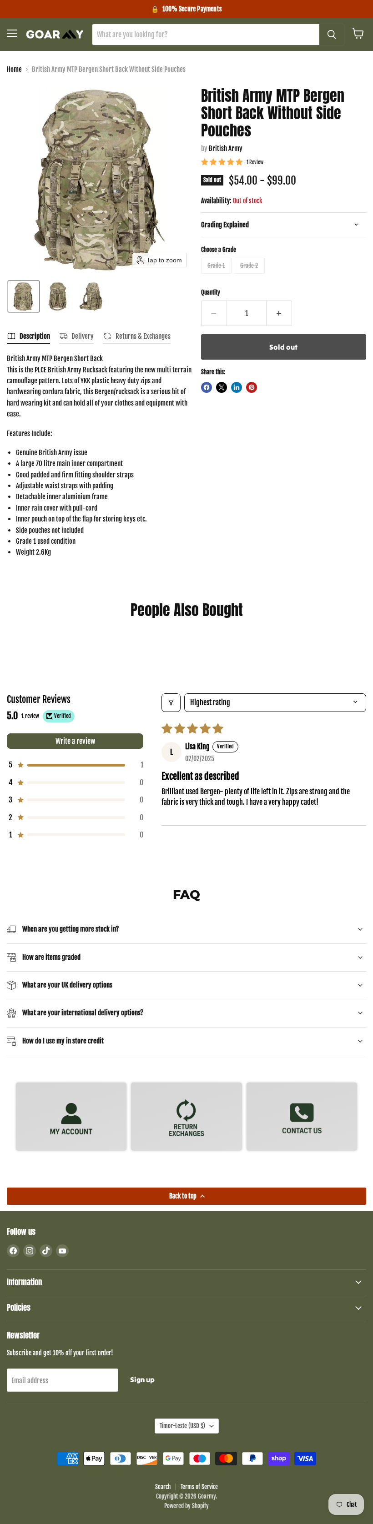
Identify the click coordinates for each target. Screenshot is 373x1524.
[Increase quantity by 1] (279, 313)
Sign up (142, 1379)
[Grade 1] (217, 275)
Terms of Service (199, 1486)
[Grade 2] (250, 275)
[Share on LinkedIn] (236, 387)
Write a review (75, 741)
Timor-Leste (182, 1425)
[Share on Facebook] (206, 387)
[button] (23, 296)
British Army (225, 148)
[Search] (331, 34)
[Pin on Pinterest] (251, 387)
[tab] (28, 337)
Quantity (210, 292)
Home (14, 69)
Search (163, 1486)
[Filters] (171, 702)
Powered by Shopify (186, 1505)
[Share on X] (221, 387)
